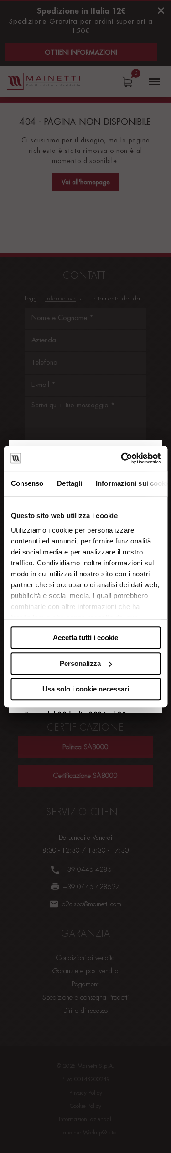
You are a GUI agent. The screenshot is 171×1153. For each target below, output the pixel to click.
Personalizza (80, 663)
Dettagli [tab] (69, 483)
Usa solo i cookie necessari (85, 689)
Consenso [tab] (26, 483)
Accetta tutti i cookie (85, 637)
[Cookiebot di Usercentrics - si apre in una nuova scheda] (122, 458)
